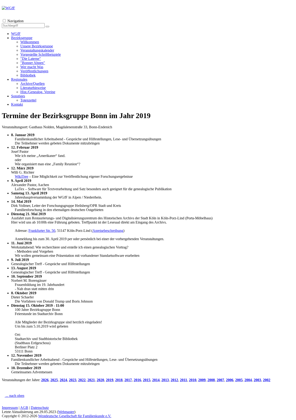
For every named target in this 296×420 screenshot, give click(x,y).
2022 (82, 380)
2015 (146, 380)
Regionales (19, 79)
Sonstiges (18, 96)
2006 (229, 380)
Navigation (15, 21)
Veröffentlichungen (34, 71)
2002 (266, 380)
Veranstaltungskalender (37, 50)
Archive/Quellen (32, 84)
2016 (137, 380)
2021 (91, 380)
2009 (202, 380)
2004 (248, 380)
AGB (24, 408)
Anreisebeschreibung (107, 231)
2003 (257, 380)
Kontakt (17, 104)
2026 (45, 380)
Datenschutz (40, 408)
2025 (54, 380)
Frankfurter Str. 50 (41, 231)
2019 (109, 380)
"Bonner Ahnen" (32, 63)
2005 (239, 380)
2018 (119, 380)
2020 (100, 380)
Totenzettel (28, 100)
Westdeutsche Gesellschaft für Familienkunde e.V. (74, 416)
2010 (192, 380)
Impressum (10, 408)
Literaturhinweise (33, 88)
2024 (63, 380)
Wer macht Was (31, 67)
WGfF (16, 34)
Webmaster (66, 412)
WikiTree (21, 176)
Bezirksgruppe (21, 38)
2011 (183, 380)
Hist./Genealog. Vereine (37, 92)
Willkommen (29, 42)
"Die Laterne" (30, 59)
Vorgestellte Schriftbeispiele (40, 54)
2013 (165, 380)
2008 (211, 380)
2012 (174, 380)
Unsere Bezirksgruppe (36, 46)
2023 (72, 380)
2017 (128, 380)
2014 (156, 380)
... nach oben (14, 396)
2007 (220, 380)
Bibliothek (28, 75)
